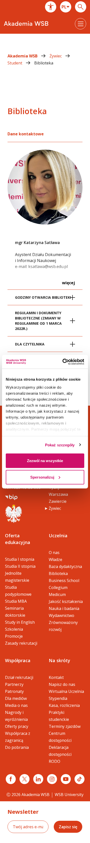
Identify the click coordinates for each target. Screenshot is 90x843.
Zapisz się (68, 827)
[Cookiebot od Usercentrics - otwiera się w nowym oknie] (63, 361)
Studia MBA (16, 601)
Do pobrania (17, 747)
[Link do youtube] (66, 779)
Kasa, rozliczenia (64, 705)
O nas (54, 552)
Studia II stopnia (20, 566)
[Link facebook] (11, 779)
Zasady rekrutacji (21, 643)
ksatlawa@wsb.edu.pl (48, 266)
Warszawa (58, 494)
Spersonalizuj (42, 477)
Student (15, 63)
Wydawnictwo (61, 615)
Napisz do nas (62, 684)
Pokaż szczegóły (60, 445)
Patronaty (14, 691)
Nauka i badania (64, 608)
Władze (55, 559)
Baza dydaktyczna (65, 566)
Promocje (14, 636)
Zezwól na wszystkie (45, 461)
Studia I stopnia (19, 559)
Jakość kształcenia (66, 601)
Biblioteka (43, 63)
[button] (50, 6)
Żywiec (56, 56)
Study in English (20, 622)
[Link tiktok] (79, 779)
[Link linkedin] (38, 779)
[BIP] (11, 497)
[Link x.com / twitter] (25, 779)
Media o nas (16, 705)
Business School (64, 580)
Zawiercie (57, 501)
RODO (54, 761)
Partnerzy (14, 684)
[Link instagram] (52, 779)
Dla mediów (16, 698)
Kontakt (56, 677)
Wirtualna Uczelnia (66, 691)
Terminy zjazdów (64, 726)
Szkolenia (14, 629)
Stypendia (58, 698)
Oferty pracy (16, 726)
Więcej (68, 282)
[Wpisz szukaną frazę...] (80, 6)
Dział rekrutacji (19, 677)
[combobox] (65, 6)
